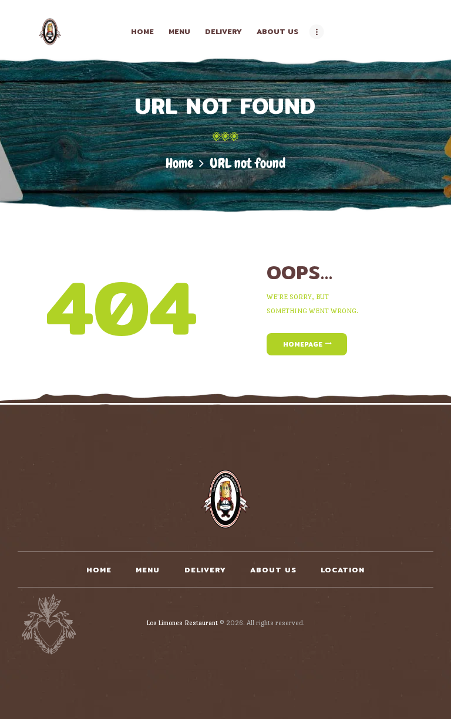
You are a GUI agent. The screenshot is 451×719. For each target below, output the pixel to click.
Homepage (302, 344)
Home (179, 163)
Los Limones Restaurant (182, 623)
